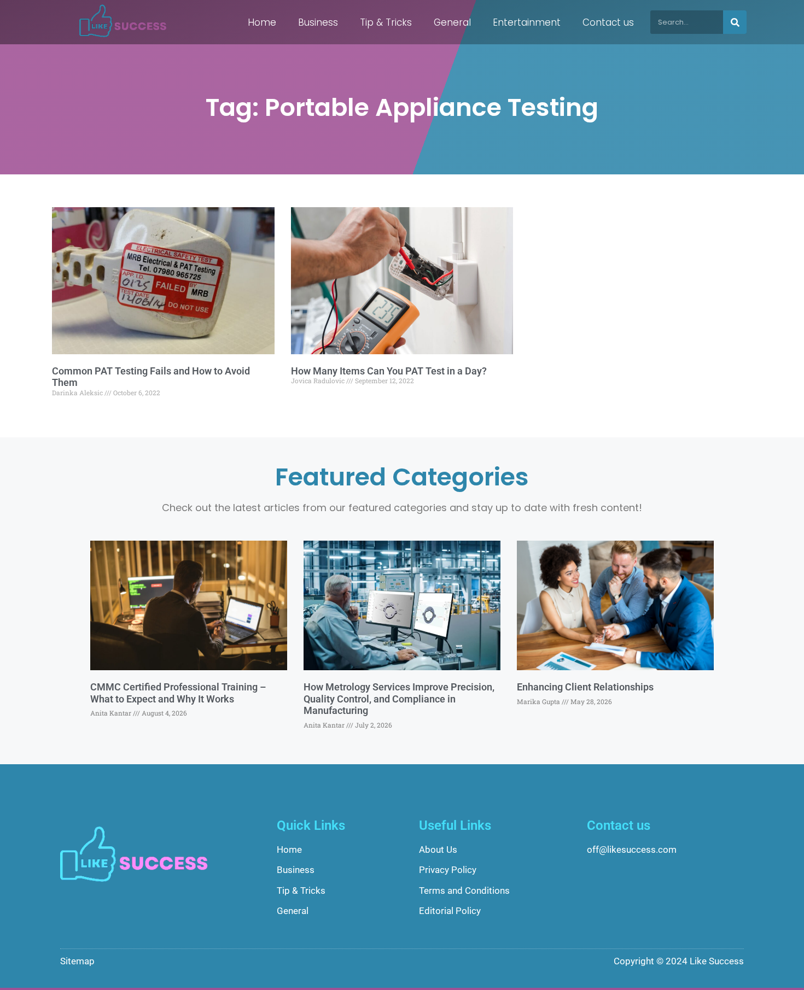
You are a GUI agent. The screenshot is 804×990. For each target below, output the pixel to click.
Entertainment (527, 22)
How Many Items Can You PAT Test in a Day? (389, 371)
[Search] (735, 22)
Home (262, 22)
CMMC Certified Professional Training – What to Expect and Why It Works (178, 693)
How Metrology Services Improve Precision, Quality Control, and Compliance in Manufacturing (399, 698)
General (452, 22)
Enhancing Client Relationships (585, 687)
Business (318, 22)
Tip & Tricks (386, 22)
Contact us (608, 22)
